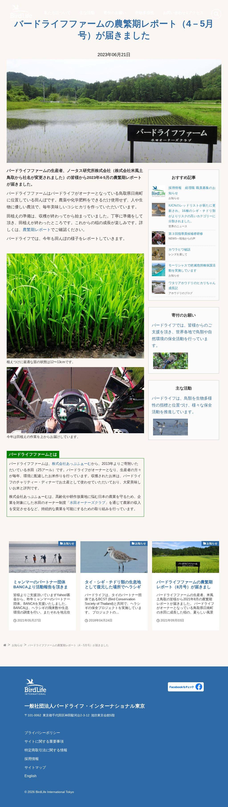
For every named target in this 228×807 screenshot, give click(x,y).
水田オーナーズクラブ (87, 503)
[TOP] (4, 645)
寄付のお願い (115, 13)
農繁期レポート (37, 229)
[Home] (21, 12)
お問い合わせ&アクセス (183, 13)
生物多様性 (144, 13)
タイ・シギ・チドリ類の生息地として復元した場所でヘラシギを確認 (113, 587)
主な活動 (87, 13)
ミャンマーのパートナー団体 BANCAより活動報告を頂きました (40, 587)
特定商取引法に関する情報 (45, 750)
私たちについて (57, 13)
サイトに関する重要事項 (44, 741)
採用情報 (31, 759)
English (30, 776)
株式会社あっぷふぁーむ (71, 464)
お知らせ (68, 543)
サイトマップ (35, 767)
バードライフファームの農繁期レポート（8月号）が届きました (185, 587)
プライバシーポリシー (42, 733)
